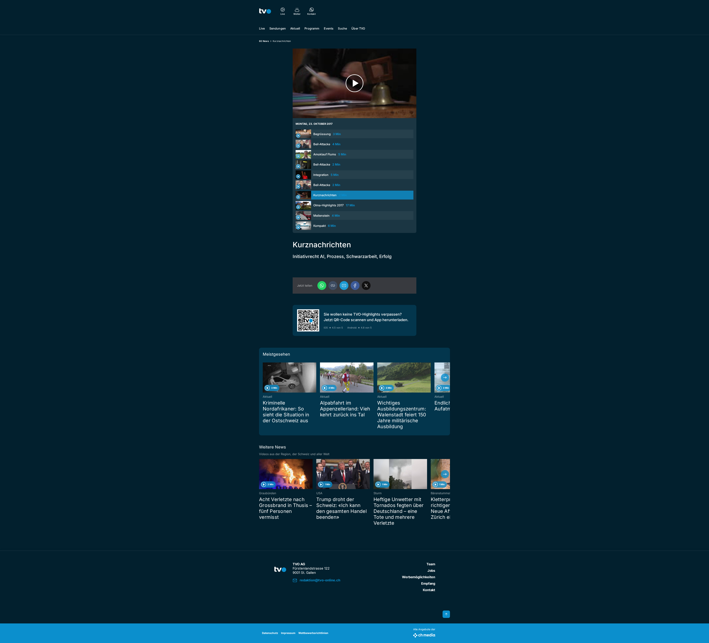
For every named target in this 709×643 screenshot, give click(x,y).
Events (329, 28)
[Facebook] (355, 285)
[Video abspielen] (354, 83)
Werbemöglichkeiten (418, 577)
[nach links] (264, 378)
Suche (342, 28)
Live (262, 28)
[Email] (344, 285)
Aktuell (295, 28)
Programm (311, 28)
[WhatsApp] (321, 285)
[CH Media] (424, 634)
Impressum (288, 633)
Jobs (431, 570)
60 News (264, 41)
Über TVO (358, 28)
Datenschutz (270, 633)
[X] (366, 285)
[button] (332, 285)
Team (431, 564)
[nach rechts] (445, 378)
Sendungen (277, 28)
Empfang (428, 583)
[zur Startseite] (265, 11)
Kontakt (429, 590)
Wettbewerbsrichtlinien (313, 633)
